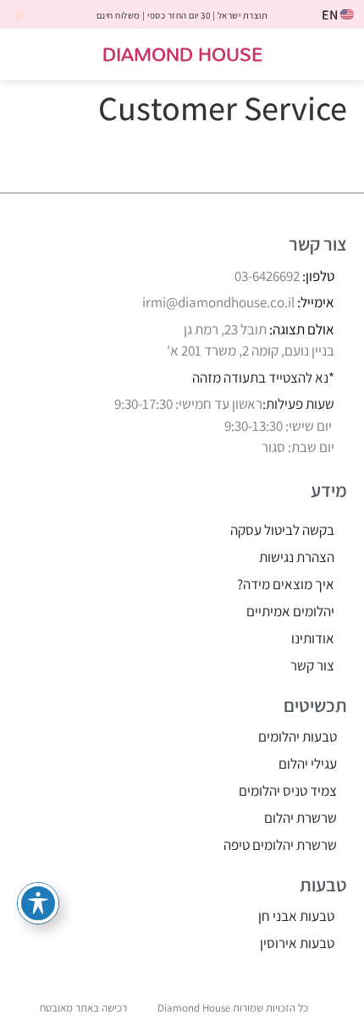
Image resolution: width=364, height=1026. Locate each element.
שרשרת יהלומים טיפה (280, 845)
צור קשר (312, 665)
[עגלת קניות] (31, 55)
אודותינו (312, 638)
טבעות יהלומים (297, 736)
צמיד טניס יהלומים (288, 790)
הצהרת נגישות (296, 557)
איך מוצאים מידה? (285, 584)
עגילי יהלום (308, 763)
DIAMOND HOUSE (182, 54)
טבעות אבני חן (296, 916)
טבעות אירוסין (297, 943)
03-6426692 (267, 276)
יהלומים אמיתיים (290, 611)
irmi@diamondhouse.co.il (218, 302)
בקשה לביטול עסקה (282, 530)
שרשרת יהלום (300, 817)
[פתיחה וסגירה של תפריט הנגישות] (38, 903)
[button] (340, 54)
